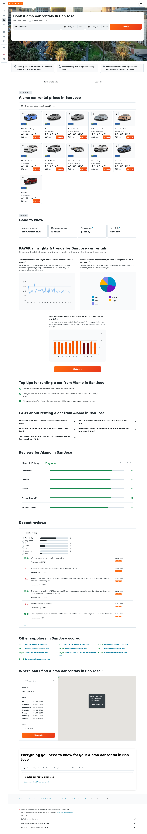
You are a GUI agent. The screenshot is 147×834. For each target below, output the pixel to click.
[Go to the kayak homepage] (15, 3)
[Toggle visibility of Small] (95, 300)
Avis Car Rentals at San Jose (33, 644)
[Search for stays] (4, 15)
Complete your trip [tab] (61, 768)
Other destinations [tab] (79, 768)
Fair (26, 548)
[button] (3, 3)
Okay (27, 546)
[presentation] (25, 262)
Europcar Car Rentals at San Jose (34, 659)
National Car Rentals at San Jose (74, 644)
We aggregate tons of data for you (35, 823)
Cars (30, 799)
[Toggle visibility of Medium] (113, 297)
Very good (29, 540)
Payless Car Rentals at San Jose (113, 644)
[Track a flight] (4, 41)
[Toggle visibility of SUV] (95, 297)
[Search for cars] (4, 20)
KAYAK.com (22, 799)
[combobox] (19, 21)
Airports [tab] (36, 768)
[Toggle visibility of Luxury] (95, 303)
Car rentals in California (64, 799)
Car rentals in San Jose (81, 799)
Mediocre (28, 551)
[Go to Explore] (4, 36)
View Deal (36, 137)
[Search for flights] (4, 10)
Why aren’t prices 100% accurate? (35, 827)
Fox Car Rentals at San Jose (111, 648)
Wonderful (29, 538)
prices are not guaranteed (65, 812)
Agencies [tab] (26, 768)
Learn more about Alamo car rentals (36, 782)
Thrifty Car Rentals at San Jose (33, 653)
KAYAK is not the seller (30, 819)
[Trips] (4, 48)
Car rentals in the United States (44, 799)
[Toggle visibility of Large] (112, 300)
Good (27, 543)
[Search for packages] (4, 25)
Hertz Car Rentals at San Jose (73, 648)
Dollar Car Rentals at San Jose (112, 653)
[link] (77, 369)
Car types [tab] (46, 768)
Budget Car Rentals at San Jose (34, 648)
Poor (26, 553)
